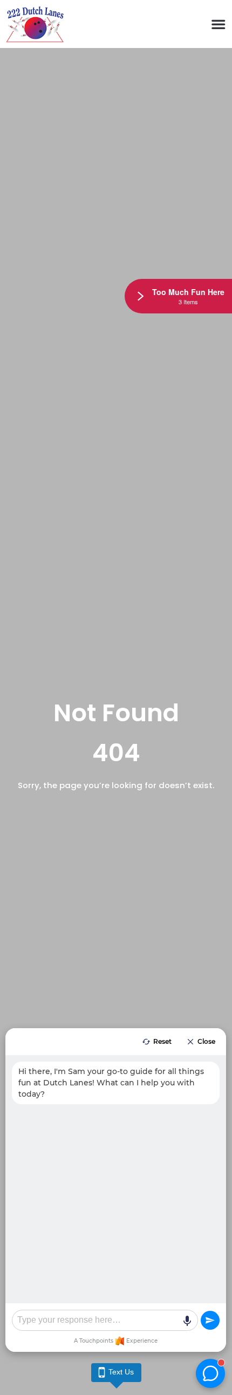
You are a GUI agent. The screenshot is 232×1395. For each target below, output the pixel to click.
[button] (218, 24)
